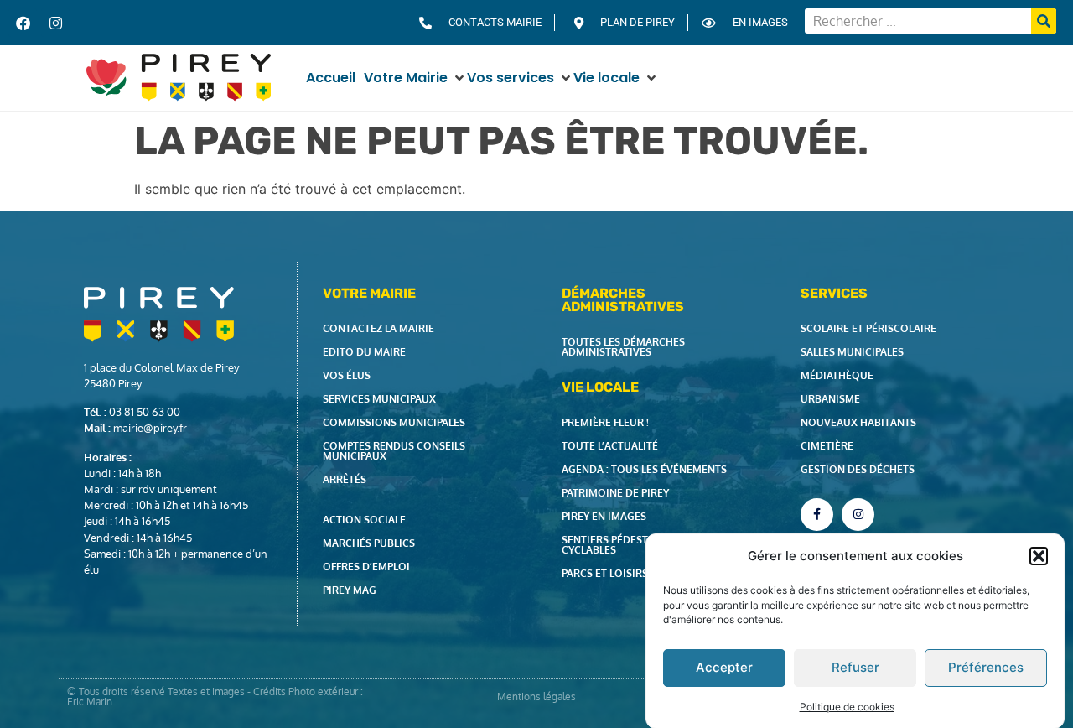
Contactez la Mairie (378, 328)
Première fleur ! (605, 422)
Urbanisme (830, 399)
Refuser (855, 667)
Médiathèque (837, 375)
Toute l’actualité (610, 445)
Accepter (724, 667)
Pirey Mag (349, 590)
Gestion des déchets (858, 469)
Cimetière (827, 445)
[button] (1038, 556)
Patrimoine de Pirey (615, 492)
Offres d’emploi (366, 566)
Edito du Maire (364, 352)
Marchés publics (369, 543)
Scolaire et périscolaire (868, 328)
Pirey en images (604, 516)
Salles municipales (852, 352)
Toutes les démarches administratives (623, 346)
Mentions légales (536, 696)
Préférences (986, 667)
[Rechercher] (1043, 21)
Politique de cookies (847, 705)
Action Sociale (364, 519)
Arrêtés (344, 479)
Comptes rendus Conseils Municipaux (394, 450)
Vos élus (347, 375)
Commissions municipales (394, 422)
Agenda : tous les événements (644, 469)
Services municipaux (379, 399)
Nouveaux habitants (858, 422)
